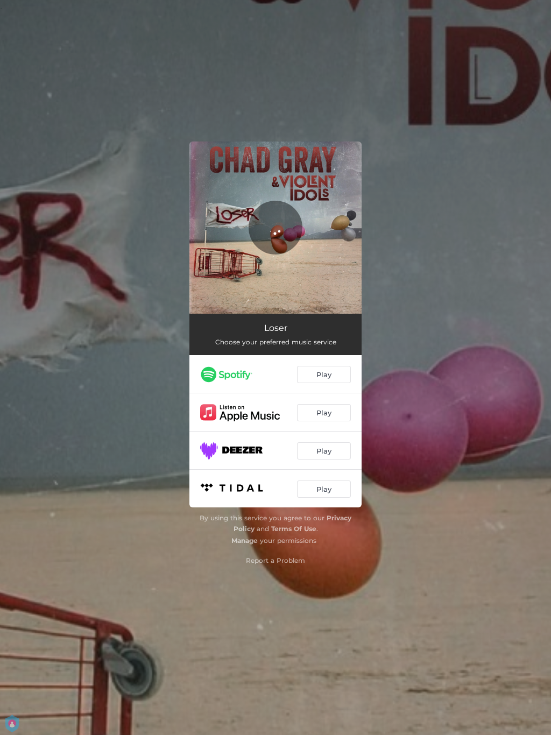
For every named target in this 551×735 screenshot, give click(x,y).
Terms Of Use (293, 529)
